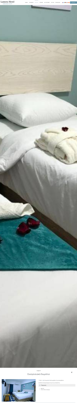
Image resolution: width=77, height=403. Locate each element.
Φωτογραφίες (47, 2)
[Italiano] (67, 2)
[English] (62, 2)
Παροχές (41, 2)
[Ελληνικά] (63, 2)
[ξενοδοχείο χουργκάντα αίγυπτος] (7, 2)
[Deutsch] (65, 2)
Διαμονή (36, 2)
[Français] (66, 2)
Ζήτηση (52, 2)
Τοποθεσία (31, 2)
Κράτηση (73, 2)
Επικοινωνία (57, 2)
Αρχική (26, 2)
